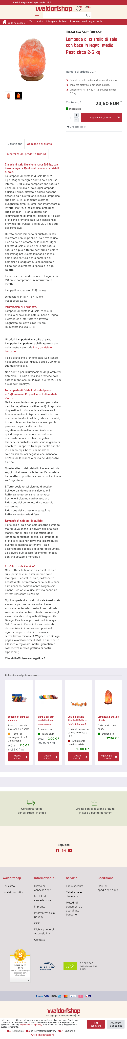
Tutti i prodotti (36, 21)
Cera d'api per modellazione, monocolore (46, 720)
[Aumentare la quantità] (76, 115)
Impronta (39, 906)
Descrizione (14, 143)
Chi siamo (8, 886)
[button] (37, 15)
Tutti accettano (95, 1024)
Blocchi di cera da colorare (18, 718)
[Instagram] (63, 850)
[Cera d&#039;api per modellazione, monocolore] (49, 697)
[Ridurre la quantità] (76, 120)
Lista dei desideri (77, 127)
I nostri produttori (13, 892)
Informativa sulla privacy (31, 1024)
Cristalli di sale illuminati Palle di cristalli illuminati (77, 720)
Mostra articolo (17, 757)
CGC (37, 923)
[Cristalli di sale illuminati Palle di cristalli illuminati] (78, 697)
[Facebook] (57, 850)
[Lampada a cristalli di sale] (108, 697)
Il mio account (74, 886)
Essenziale (18, 1030)
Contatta (39, 939)
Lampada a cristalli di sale (108, 718)
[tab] (15, 144)
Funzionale (69, 1030)
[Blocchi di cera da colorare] (19, 697)
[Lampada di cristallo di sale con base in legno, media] (8, 96)
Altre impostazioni (42, 1034)
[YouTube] (70, 850)
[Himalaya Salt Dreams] (84, 31)
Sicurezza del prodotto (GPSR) (26, 154)
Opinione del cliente (39, 143)
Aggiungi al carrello (100, 117)
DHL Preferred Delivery (43, 1030)
